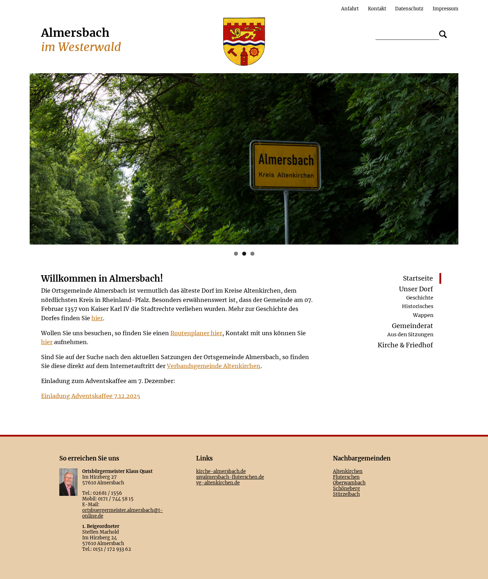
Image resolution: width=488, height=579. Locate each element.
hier (97, 318)
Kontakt (377, 8)
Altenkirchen (348, 471)
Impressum (445, 8)
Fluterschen (346, 477)
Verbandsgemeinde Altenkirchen (213, 365)
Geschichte (419, 297)
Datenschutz (409, 8)
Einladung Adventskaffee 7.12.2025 (90, 395)
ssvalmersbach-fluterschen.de (230, 477)
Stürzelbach (346, 494)
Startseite (418, 278)
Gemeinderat (412, 326)
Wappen (423, 315)
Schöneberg (346, 488)
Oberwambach (349, 482)
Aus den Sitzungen (410, 334)
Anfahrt (350, 8)
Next (469, 159)
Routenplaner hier (196, 333)
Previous (19, 159)
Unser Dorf (416, 289)
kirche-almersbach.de (221, 471)
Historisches (417, 306)
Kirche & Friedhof (405, 345)
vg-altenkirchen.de (218, 482)
